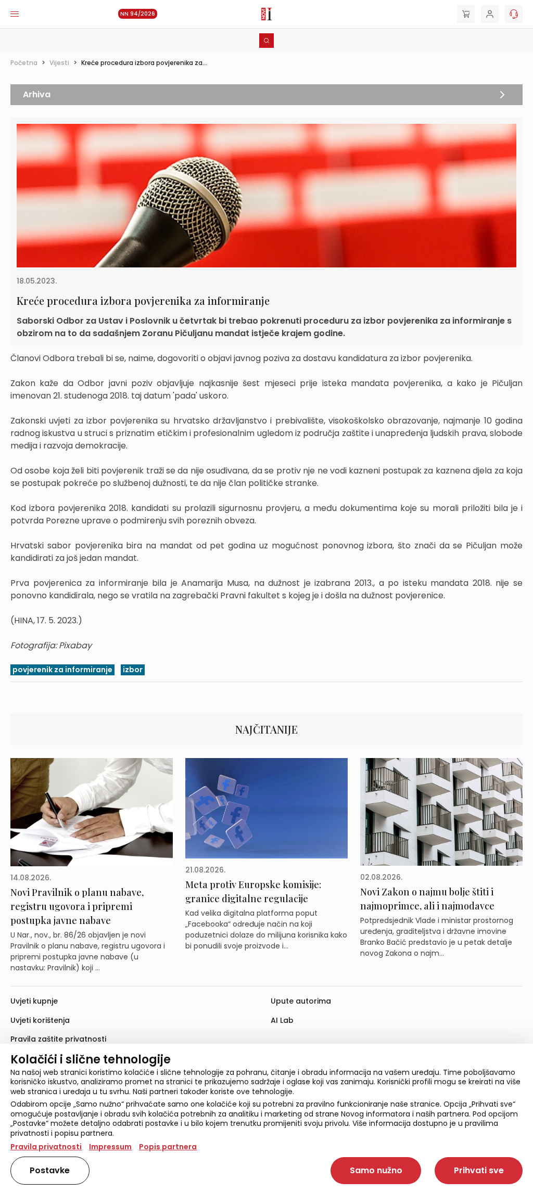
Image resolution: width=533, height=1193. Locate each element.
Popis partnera (168, 1146)
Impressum (110, 1146)
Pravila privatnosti (46, 1146)
